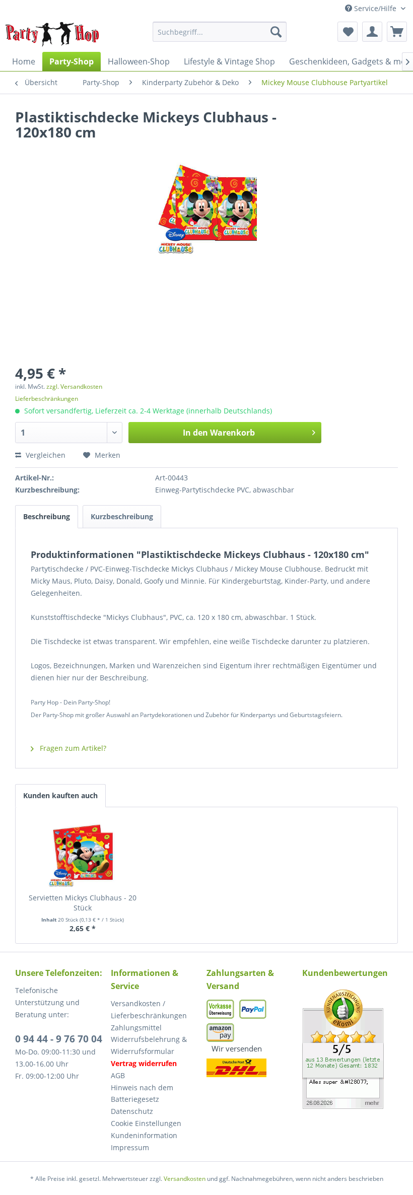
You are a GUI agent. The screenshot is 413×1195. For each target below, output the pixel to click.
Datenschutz (132, 1111)
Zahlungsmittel (136, 1027)
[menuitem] (220, 32)
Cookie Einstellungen (146, 1123)
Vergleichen (44, 455)
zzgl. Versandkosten (74, 386)
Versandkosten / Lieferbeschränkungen (149, 1009)
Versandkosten (184, 1178)
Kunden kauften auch (60, 795)
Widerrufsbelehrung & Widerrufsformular (149, 1045)
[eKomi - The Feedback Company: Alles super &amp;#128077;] (350, 1049)
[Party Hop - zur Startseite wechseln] (52, 34)
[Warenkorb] (397, 32)
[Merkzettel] (347, 32)
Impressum (130, 1147)
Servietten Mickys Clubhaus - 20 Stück (82, 902)
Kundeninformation (144, 1135)
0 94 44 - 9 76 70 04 (58, 1038)
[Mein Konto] (372, 32)
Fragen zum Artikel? (72, 748)
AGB (118, 1075)
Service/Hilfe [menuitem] (375, 8)
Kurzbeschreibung (122, 516)
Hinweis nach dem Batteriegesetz (142, 1093)
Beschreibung (46, 516)
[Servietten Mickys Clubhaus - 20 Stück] (83, 852)
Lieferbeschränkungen (46, 398)
